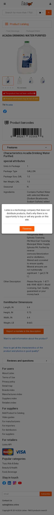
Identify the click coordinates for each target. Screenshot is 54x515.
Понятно (27, 228)
